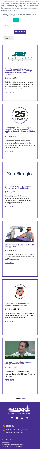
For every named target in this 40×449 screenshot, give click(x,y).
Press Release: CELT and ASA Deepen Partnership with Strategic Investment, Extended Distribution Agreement (18, 71)
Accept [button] (16, 20)
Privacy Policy (5, 442)
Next (23, 398)
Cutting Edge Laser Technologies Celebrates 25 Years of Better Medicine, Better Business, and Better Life (20, 130)
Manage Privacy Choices (8, 440)
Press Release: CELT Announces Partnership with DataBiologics (18, 187)
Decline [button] (24, 20)
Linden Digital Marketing (18, 444)
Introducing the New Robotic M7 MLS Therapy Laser (19, 246)
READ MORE (9, 92)
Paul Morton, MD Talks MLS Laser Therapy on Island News (18, 363)
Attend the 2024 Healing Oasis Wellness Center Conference (17, 304)
